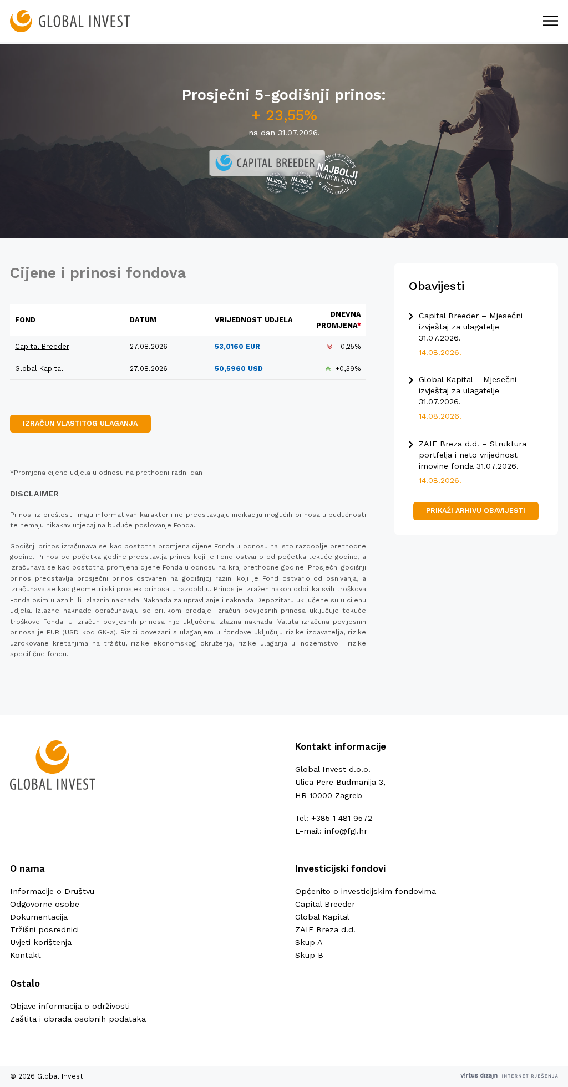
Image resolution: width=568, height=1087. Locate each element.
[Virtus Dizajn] (509, 1076)
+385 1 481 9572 (341, 818)
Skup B (309, 955)
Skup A (309, 942)
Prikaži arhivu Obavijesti (475, 510)
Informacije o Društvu (52, 891)
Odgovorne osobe (44, 904)
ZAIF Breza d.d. (325, 929)
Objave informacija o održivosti (70, 1006)
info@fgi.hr (345, 830)
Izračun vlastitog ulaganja (80, 423)
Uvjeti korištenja (41, 942)
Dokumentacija (39, 916)
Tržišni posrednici (44, 929)
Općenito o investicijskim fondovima (365, 891)
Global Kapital (39, 368)
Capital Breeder (42, 346)
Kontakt (25, 955)
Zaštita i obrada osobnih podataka (78, 1018)
